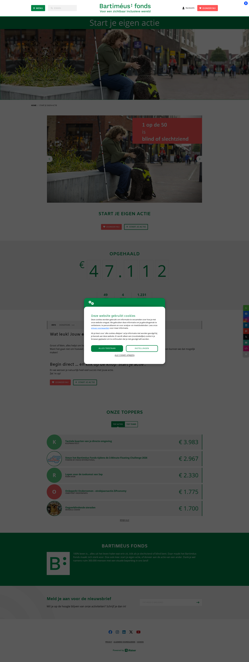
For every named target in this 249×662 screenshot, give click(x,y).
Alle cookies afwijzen (124, 355)
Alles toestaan (107, 348)
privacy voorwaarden (100, 328)
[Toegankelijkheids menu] (246, 3)
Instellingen (142, 348)
